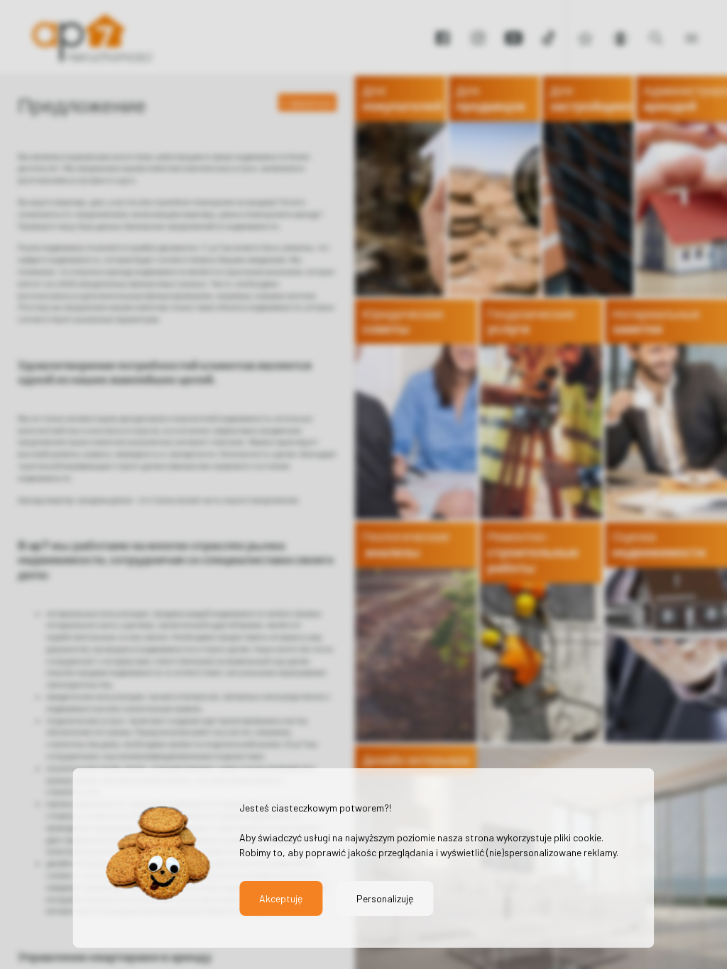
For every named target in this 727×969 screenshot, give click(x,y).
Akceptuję (280, 898)
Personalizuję (384, 898)
